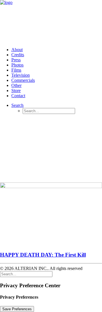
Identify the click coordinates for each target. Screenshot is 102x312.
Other (16, 85)
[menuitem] (56, 49)
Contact (18, 95)
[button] (17, 105)
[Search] (26, 273)
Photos (17, 65)
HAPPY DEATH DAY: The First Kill (43, 255)
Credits (17, 54)
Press (16, 59)
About (17, 49)
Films (16, 70)
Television (20, 75)
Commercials (23, 80)
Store (16, 90)
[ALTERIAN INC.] (51, 21)
